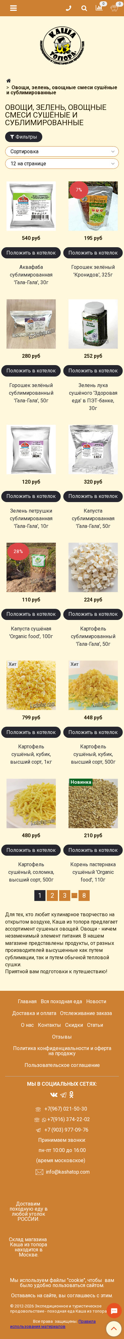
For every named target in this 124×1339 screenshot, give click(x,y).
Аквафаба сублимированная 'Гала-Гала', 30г (31, 274)
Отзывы (62, 1037)
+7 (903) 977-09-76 (65, 1130)
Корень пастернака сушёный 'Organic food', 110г (93, 872)
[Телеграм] (63, 1095)
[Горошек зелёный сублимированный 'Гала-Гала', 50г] (31, 324)
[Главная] (8, 81)
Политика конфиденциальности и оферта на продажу (62, 1050)
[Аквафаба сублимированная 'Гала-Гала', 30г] (31, 206)
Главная (27, 1001)
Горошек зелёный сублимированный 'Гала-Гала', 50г (31, 393)
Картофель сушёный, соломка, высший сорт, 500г (31, 872)
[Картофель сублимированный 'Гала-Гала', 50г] (93, 567)
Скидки (74, 1025)
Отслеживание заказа (86, 1013)
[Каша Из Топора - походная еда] (62, 44)
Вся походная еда (61, 1001)
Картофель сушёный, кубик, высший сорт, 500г (93, 754)
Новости (96, 1001)
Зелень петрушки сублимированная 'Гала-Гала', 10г (31, 518)
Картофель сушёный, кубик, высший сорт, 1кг (31, 754)
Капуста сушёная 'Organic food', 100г (31, 632)
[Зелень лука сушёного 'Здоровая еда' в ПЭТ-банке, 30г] (93, 324)
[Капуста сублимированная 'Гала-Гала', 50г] (93, 449)
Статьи (95, 1025)
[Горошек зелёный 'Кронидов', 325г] (93, 206)
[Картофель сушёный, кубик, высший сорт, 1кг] (31, 685)
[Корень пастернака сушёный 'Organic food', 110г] (93, 803)
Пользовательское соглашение (62, 1065)
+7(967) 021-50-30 (66, 1109)
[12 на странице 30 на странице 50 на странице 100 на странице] (62, 163)
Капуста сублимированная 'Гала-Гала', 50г (93, 518)
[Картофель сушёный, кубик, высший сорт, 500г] (93, 685)
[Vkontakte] (54, 1094)
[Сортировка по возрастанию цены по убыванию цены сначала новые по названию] (62, 151)
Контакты (49, 1025)
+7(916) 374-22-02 (68, 1119)
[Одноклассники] (71, 1094)
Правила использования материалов (53, 1324)
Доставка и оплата (34, 1013)
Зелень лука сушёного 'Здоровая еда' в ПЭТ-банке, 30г (93, 396)
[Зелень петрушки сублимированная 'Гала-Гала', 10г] (31, 449)
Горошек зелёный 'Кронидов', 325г (93, 271)
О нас (27, 1025)
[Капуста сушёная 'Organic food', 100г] (31, 567)
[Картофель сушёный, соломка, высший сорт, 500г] (31, 803)
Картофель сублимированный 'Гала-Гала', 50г (93, 636)
